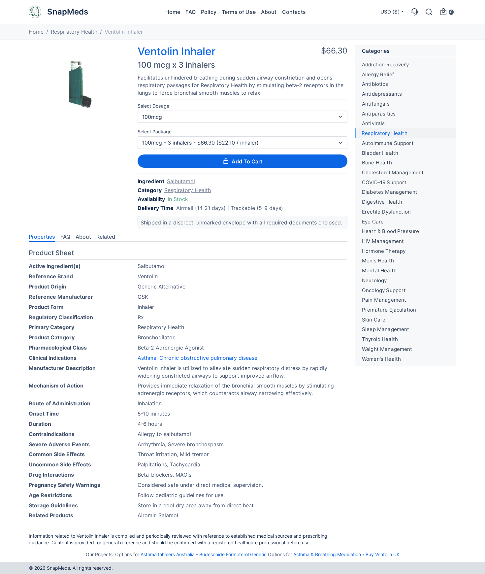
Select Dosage (153, 106)
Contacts (294, 12)
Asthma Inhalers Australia (168, 554)
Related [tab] (105, 236)
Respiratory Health (74, 31)
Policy (208, 12)
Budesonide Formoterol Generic (233, 554)
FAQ (190, 12)
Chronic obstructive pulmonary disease (208, 358)
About (269, 12)
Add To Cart (247, 161)
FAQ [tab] (65, 236)
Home (172, 12)
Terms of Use (239, 12)
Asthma (147, 358)
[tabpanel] (188, 385)
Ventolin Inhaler (176, 51)
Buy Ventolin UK (383, 554)
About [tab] (83, 236)
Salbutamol (181, 181)
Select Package (155, 131)
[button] (414, 12)
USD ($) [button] (390, 12)
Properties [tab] (42, 236)
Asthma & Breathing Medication (327, 554)
